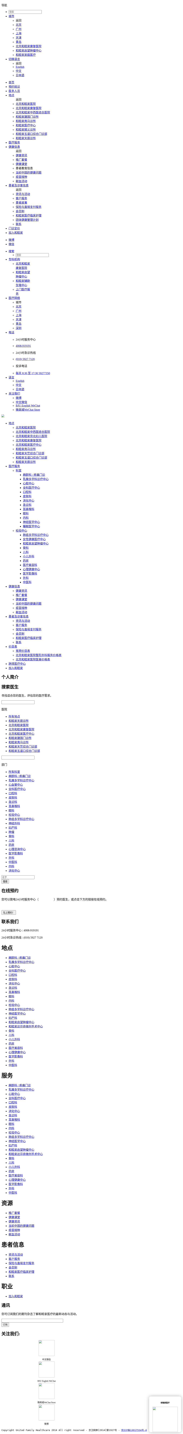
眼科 (26, 513)
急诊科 (27, 504)
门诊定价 (14, 228)
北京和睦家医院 (26, 103)
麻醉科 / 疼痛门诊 (34, 474)
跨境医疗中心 (17, 663)
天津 (18, 37)
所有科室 (14, 771)
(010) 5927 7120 (25, 359)
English (20, 66)
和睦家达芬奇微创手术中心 (26, 1026)
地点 (11, 95)
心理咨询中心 (17, 849)
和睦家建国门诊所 (27, 116)
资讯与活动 (23, 194)
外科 (26, 577)
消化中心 (28, 500)
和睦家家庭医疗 (26, 54)
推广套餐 (21, 159)
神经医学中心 (31, 522)
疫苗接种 (21, 176)
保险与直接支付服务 (28, 206)
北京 (18, 24)
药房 (26, 560)
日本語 (20, 75)
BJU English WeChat (28, 405)
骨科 (26, 547)
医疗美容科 (30, 565)
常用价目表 (23, 650)
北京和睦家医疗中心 (28, 444)
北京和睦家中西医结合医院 (33, 112)
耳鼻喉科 (28, 509)
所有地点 (14, 716)
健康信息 (14, 146)
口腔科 (27, 492)
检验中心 (21, 530)
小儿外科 (28, 556)
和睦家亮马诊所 (26, 121)
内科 (26, 517)
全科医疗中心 (31, 487)
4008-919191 (23, 345)
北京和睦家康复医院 (28, 46)
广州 (18, 29)
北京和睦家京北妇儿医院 (31, 436)
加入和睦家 (16, 232)
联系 (18, 224)
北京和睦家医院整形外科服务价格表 (38, 655)
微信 (11, 244)
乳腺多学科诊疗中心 (36, 479)
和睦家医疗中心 (26, 125)
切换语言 (14, 59)
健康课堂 (21, 164)
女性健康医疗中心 (34, 539)
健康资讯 (21, 155)
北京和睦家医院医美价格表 (33, 659)
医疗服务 (14, 142)
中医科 (27, 582)
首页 (11, 82)
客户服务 (21, 198)
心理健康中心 (31, 569)
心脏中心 (28, 483)
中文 (18, 70)
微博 (11, 239)
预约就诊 (14, 86)
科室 (18, 470)
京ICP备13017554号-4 (134, 1430)
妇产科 (13, 827)
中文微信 (21, 402)
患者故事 (21, 202)
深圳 (18, 328)
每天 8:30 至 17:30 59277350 (33, 373)
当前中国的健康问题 (28, 172)
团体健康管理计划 (27, 219)
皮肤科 (27, 496)
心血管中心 (16, 784)
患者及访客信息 (19, 185)
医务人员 (14, 91)
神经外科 (14, 823)
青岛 (18, 41)
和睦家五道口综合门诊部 (31, 133)
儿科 (26, 552)
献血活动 (21, 181)
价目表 (13, 646)
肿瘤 (11, 831)
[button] (95, 251)
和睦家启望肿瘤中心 (28, 50)
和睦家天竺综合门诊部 (30, 453)
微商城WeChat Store (28, 409)
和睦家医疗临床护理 (28, 215)
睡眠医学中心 (31, 526)
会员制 (20, 211)
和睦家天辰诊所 (26, 138)
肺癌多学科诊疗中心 (36, 534)
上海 (18, 33)
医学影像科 (30, 573)
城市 (11, 16)
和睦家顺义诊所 (26, 129)
